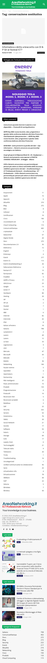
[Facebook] (3, 529)
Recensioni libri (9, 397)
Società (6, 426)
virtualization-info (10, 471)
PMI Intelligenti (9, 380)
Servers (6, 413)
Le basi (6, 342)
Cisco (5, 218)
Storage (6, 436)
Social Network (8, 423)
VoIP (5, 481)
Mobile (6, 361)
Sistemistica (7, 416)
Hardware (7, 293)
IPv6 (4, 322)
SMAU (5, 419)
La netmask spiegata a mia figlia (29, 552)
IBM (4, 312)
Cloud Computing (9, 225)
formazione (7, 274)
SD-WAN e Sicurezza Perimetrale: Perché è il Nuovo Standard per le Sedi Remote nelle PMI (29, 588)
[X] (9, 529)
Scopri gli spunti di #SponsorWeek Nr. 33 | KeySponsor (22, 155)
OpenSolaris (7, 374)
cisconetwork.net (9, 222)
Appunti (6, 199)
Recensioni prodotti (10, 400)
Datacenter (7, 235)
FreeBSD (6, 277)
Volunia (6, 484)
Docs (5, 241)
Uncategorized (8, 461)
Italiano (6, 329)
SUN (5, 439)
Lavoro (5, 335)
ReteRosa (6, 403)
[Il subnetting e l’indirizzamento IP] (8, 543)
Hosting (6, 296)
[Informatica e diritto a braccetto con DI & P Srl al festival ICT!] (23, 31)
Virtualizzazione (9, 474)
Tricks (5, 455)
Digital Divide (8, 238)
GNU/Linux (7, 283)
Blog (5, 206)
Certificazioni (8, 215)
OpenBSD (6, 371)
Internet (6, 316)
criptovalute (7, 231)
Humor (6, 309)
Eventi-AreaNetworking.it (12, 264)
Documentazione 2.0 (10, 244)
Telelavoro (7, 452)
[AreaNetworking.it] (23, 4)
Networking (7, 364)
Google (6, 287)
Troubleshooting (9, 458)
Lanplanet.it (7, 332)
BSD (4, 209)
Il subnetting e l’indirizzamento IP (29, 539)
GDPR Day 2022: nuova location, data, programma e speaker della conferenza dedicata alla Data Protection (21, 138)
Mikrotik (6, 358)
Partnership (7, 377)
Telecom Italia (8, 448)
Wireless (6, 491)
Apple (5, 196)
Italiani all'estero (9, 325)
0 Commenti (41, 52)
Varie (5, 468)
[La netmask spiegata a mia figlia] (8, 556)
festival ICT (7, 270)
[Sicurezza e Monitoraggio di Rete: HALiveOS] (8, 616)
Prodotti (6, 387)
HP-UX (5, 303)
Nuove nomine (8, 367)
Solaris (5, 432)
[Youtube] (12, 529)
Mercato (6, 351)
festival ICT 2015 (7, 52)
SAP (4, 406)
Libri (5, 348)
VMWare (6, 478)
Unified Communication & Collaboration (18, 465)
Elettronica (7, 248)
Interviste (6, 319)
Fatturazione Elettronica (12, 267)
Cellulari (6, 212)
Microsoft (6, 355)
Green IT (6, 290)
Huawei (6, 306)
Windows (6, 487)
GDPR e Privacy (8, 280)
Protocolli (6, 393)
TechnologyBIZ (8, 445)
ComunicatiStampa (8, 43)
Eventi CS (6, 261)
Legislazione (7, 345)
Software (6, 429)
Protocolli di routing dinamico (24, 127)
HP (4, 299)
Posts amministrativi (10, 384)
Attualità (6, 202)
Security (6, 410)
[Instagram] (6, 529)
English (6, 251)
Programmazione (9, 390)
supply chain (8, 442)
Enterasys (7, 254)
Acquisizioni (7, 193)
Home (4, 11)
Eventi (5, 257)
